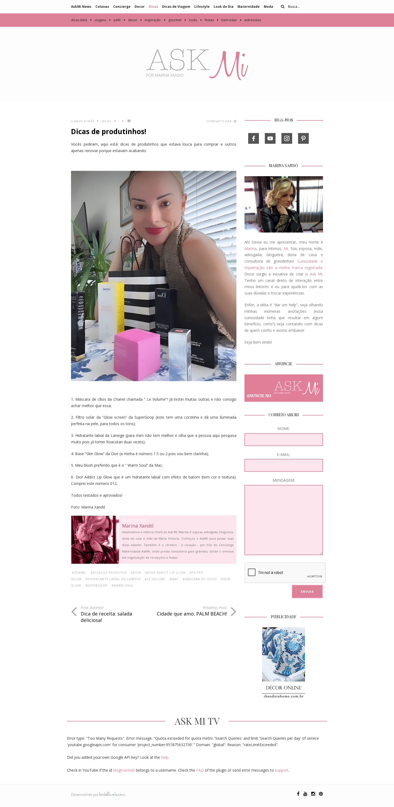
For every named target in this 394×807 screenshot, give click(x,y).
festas (207, 20)
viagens (98, 20)
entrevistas (250, 20)
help (164, 757)
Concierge (122, 6)
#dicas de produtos (109, 572)
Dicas (153, 6)
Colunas (102, 6)
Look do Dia (223, 6)
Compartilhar (219, 121)
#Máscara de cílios (200, 579)
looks (190, 20)
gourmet (172, 20)
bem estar (227, 20)
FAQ (200, 770)
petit (115, 20)
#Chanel (79, 572)
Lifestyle (202, 6)
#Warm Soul (122, 585)
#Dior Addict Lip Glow (165, 572)
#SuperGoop (96, 585)
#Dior (136, 572)
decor (130, 20)
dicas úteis (79, 20)
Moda (268, 6)
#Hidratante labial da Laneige (113, 579)
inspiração (150, 20)
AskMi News (81, 6)
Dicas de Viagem (176, 6)
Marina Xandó (138, 526)
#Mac (174, 579)
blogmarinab (124, 770)
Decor (140, 6)
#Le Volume (155, 579)
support (281, 770)
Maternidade (248, 6)
